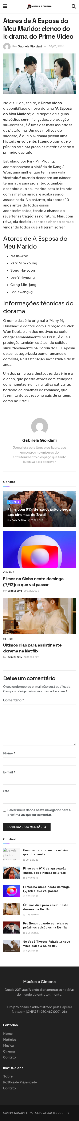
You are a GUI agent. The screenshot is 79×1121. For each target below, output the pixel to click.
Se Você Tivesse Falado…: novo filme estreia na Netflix (46, 944)
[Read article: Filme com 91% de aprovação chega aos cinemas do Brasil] (11, 873)
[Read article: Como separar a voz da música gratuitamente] (11, 854)
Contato (9, 1057)
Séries (8, 638)
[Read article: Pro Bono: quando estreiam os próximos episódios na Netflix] (11, 927)
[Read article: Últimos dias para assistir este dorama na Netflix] (39, 616)
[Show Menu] (5, 6)
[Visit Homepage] (39, 6)
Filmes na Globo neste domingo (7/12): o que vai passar (46, 889)
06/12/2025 (32, 657)
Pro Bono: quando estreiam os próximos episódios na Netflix (45, 925)
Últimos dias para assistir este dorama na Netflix (45, 907)
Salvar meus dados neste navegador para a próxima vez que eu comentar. (39, 812)
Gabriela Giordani (30, 46)
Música (8, 1045)
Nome (9, 753)
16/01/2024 (57, 46)
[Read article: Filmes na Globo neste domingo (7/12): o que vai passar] (39, 549)
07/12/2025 (36, 520)
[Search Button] (74, 6)
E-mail (9, 772)
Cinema (14, 502)
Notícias (9, 1040)
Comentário (13, 700)
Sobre (8, 1076)
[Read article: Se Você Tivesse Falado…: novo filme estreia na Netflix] (11, 946)
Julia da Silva (19, 520)
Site (6, 791)
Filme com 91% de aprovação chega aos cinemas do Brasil (45, 871)
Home (8, 1034)
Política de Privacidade (20, 1082)
